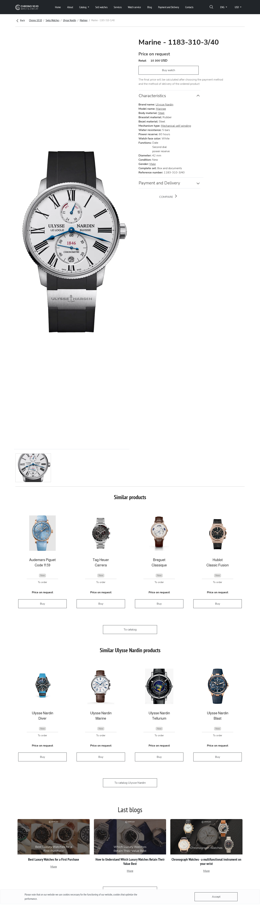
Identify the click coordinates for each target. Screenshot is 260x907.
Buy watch (168, 70)
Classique (159, 565)
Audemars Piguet (42, 560)
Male (152, 164)
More (53, 867)
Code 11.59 (42, 565)
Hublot (218, 560)
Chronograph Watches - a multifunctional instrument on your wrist (206, 861)
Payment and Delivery (168, 7)
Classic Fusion (217, 565)
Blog (149, 7)
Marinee (84, 20)
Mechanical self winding (176, 126)
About (70, 7)
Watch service (134, 7)
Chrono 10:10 (35, 20)
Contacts (189, 7)
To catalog (130, 630)
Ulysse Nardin (69, 20)
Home (58, 7)
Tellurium (159, 718)
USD (237, 7)
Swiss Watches (52, 20)
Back (22, 20)
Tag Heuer (101, 560)
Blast (217, 718)
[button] (211, 7)
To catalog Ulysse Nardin (130, 783)
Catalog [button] (83, 7)
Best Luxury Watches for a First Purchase (53, 859)
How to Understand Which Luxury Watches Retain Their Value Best (130, 861)
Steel (161, 113)
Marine (101, 718)
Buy (42, 604)
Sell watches (101, 7)
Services (118, 7)
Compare (166, 197)
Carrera (101, 565)
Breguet (159, 560)
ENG (222, 7)
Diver (42, 718)
